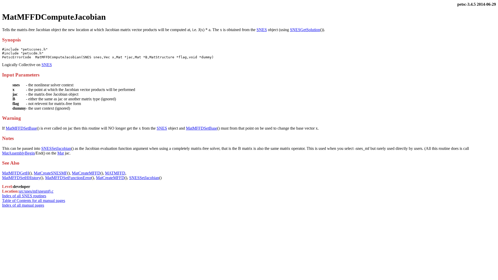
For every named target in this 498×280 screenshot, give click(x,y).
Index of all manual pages (23, 205)
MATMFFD (115, 173)
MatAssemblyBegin (18, 153)
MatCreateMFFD (86, 173)
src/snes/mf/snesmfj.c (36, 191)
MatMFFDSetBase (21, 128)
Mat (60, 153)
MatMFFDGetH (15, 173)
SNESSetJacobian (56, 148)
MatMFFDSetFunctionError (68, 178)
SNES (262, 29)
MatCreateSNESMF (50, 173)
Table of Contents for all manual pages (33, 200)
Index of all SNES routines (24, 196)
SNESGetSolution (305, 29)
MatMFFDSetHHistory (21, 178)
